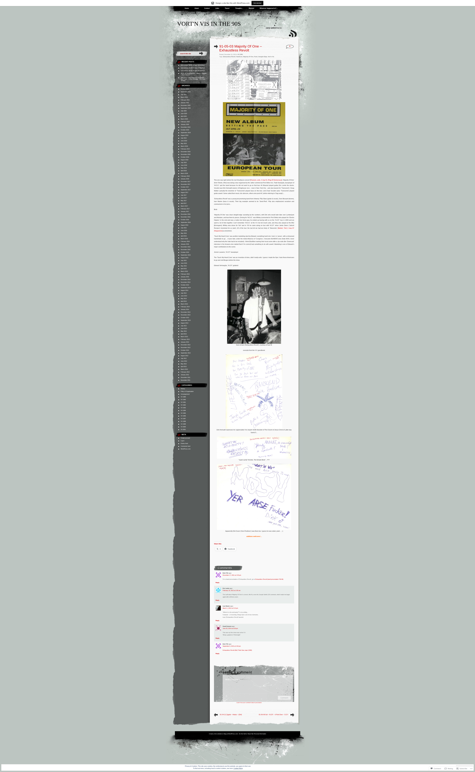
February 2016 (185, 241)
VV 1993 (183, 407)
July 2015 (184, 260)
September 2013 (186, 320)
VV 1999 (183, 424)
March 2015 (184, 271)
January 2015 (185, 276)
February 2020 (185, 121)
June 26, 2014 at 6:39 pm (230, 628)
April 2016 (184, 236)
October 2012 (185, 350)
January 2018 (185, 179)
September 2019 (186, 132)
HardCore (239, 56)
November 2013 (185, 315)
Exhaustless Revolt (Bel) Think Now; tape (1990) (237, 650)
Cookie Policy (238, 768)
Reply (217, 582)
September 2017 (186, 189)
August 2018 (184, 160)
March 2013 (184, 336)
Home (187, 8)
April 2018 (184, 170)
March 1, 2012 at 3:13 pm (230, 608)
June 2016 (184, 230)
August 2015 (184, 257)
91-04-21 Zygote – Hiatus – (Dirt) (231, 714)
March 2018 (184, 173)
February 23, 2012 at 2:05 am (231, 590)
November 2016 (185, 217)
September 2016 (186, 222)
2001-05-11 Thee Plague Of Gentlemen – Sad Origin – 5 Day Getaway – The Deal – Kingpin (193, 79)
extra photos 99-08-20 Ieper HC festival (192, 70)
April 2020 (184, 116)
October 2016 (185, 219)
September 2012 (186, 353)
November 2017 (185, 184)
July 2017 (184, 195)
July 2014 (184, 293)
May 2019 (184, 143)
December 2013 (185, 312)
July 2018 (184, 162)
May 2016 (184, 233)
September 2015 (186, 255)
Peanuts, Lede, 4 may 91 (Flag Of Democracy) (266, 180)
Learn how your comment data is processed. (249, 702)
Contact (207, 8)
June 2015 (184, 263)
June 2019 (184, 140)
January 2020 (185, 124)
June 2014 (184, 296)
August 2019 (184, 135)
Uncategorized (185, 394)
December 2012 (185, 345)
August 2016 (184, 225)
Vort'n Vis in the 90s (209, 23)
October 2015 (185, 252)
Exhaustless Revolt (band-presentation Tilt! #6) (269, 579)
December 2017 (185, 181)
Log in (182, 440)
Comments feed (185, 446)
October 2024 (185, 89)
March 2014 (184, 304)
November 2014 (185, 282)
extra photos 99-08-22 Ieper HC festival (192, 65)
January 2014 (185, 309)
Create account (185, 438)
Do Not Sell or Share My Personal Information (252, 734)
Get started (257, 3)
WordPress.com (185, 449)
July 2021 (184, 94)
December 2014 (185, 279)
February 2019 (185, 149)
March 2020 (184, 119)
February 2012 (185, 372)
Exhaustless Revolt (229, 56)
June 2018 (184, 165)
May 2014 (184, 298)
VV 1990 (183, 399)
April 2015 (184, 268)
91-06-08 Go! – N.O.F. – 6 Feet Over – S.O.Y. (273, 714)
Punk (256, 56)
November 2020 (185, 105)
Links (217, 8)
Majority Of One (248, 56)
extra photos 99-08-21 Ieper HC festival (192, 68)
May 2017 (184, 200)
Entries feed (184, 443)
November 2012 (185, 347)
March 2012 (184, 369)
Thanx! (227, 8)
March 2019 (184, 146)
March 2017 (184, 206)
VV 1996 (183, 416)
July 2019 (184, 138)
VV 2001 (183, 429)
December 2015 (185, 247)
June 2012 (184, 361)
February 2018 (185, 176)
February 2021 (185, 100)
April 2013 (184, 334)
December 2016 (185, 214)
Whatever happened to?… (269, 8)
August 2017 (184, 192)
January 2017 (185, 211)
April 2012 (184, 366)
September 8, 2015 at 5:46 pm (232, 646)
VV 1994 (183, 410)
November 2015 (185, 249)
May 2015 (184, 266)
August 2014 (184, 290)
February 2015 (185, 274)
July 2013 (184, 325)
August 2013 (184, 323)
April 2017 (184, 203)
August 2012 (184, 355)
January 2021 (185, 102)
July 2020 (184, 111)
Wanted (251, 8)
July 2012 (184, 358)
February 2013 (185, 339)
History (183, 388)
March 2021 (184, 97)
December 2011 (185, 377)
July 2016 (184, 228)
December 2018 (185, 151)
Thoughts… (239, 8)
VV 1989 (183, 397)
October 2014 (185, 285)
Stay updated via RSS (274, 28)
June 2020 (184, 113)
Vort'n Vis (271, 56)
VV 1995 (183, 413)
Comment (284, 698)
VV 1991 (183, 402)
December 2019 (185, 127)
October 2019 (185, 130)
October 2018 (185, 157)
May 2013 (184, 331)
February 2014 (185, 306)
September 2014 (186, 287)
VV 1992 (183, 405)
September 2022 (186, 91)
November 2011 (185, 380)
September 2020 (186, 108)
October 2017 (185, 187)
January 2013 (185, 342)
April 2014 (184, 301)
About (196, 8)
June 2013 (184, 328)
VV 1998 (183, 421)
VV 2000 (183, 426)
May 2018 (184, 168)
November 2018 (185, 154)
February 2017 (185, 208)
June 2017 (184, 198)
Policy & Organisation (187, 391)
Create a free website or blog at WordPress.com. (223, 734)
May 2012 (184, 364)
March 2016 (184, 238)
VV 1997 (183, 418)
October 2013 (185, 317)
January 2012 (185, 374)
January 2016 (185, 244)
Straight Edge (262, 56)
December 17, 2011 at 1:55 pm (232, 575)
